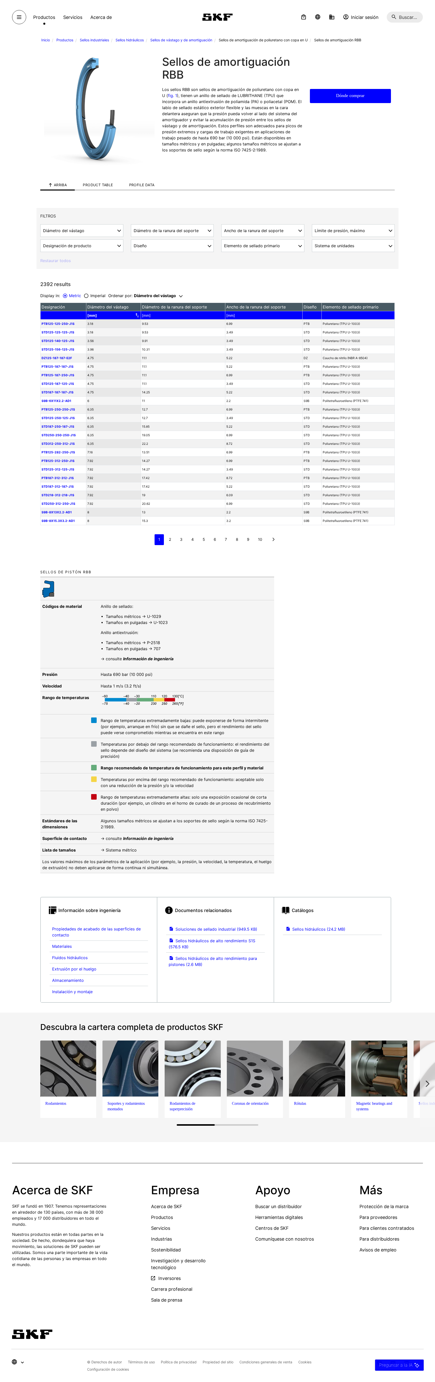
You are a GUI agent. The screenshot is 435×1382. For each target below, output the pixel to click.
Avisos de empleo (377, 1249)
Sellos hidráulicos (130, 40)
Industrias (161, 1239)
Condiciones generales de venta (265, 1362)
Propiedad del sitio (218, 1362)
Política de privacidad (179, 1362)
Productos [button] (44, 17)
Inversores (169, 1278)
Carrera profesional (171, 1289)
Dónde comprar (350, 95)
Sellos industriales (94, 40)
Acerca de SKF (166, 1206)
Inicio (45, 40)
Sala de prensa (166, 1300)
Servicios (160, 1228)
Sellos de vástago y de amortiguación (181, 40)
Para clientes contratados (386, 1228)
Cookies (304, 1362)
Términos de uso (141, 1362)
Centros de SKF (272, 1228)
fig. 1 (172, 95)
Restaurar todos (55, 260)
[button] (304, 17)
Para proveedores (378, 1217)
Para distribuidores (379, 1239)
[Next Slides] (427, 1084)
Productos (64, 40)
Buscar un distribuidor (278, 1206)
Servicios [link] (72, 17)
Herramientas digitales (279, 1217)
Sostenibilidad (166, 1249)
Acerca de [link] (101, 17)
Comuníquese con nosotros (284, 1239)
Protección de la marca (384, 1206)
